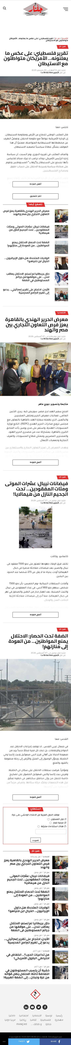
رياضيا (23, 1020)
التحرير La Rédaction (50, 72)
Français (21, 1024)
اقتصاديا (36, 1016)
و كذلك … (36, 1024)
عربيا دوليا (10, 1020)
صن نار (57, 38)
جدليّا (48, 1024)
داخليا (12, 1016)
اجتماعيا (23, 1016)
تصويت (35, 840)
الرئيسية (65, 38)
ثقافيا (33, 1020)
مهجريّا (59, 1020)
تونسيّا (48, 1016)
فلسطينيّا (45, 1020)
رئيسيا (59, 1016)
